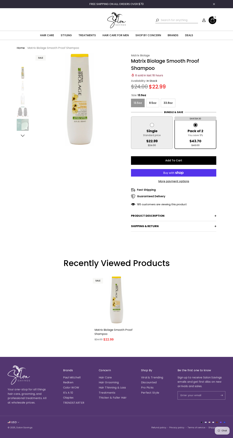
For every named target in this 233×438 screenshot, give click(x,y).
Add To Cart (173, 160)
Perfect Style (150, 393)
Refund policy (158, 427)
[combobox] (179, 20)
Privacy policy (176, 427)
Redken (68, 382)
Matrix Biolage (140, 55)
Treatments (107, 393)
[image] (19, 375)
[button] (212, 20)
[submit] (219, 395)
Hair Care (105, 377)
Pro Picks (147, 388)
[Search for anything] (176, 20)
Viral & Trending (152, 377)
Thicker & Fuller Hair (113, 398)
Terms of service (196, 427)
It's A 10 (68, 393)
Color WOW (71, 388)
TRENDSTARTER (73, 403)
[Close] (214, 4)
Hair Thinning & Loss (112, 388)
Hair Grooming (109, 382)
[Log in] (204, 20)
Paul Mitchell (72, 377)
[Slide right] (23, 136)
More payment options (173, 181)
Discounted (149, 382)
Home (21, 48)
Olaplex (68, 398)
